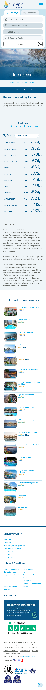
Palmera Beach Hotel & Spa (29, 445)
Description (29, 90)
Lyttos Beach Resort (26, 395)
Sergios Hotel (23, 507)
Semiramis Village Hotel (28, 483)
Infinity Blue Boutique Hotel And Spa (29, 383)
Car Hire (26, 578)
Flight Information (10, 572)
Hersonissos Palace (26, 357)
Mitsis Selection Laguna (27, 420)
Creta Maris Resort (26, 332)
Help (25, 572)
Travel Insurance (10, 587)
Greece (24, 82)
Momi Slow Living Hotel (27, 432)
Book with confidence (12, 548)
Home (5, 82)
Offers (19, 90)
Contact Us (8, 540)
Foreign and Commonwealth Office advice (32, 584)
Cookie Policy (9, 557)
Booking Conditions (11, 569)
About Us (7, 543)
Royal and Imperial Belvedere (26, 471)
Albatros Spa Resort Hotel (28, 307)
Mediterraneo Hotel (26, 407)
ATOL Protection (10, 551)
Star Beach (21, 495)
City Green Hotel (25, 320)
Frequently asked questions (15, 545)
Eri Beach (21, 345)
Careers (7, 554)
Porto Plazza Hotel (25, 457)
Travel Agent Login (28, 657)
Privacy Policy (25, 651)
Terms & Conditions (11, 651)
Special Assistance (30, 575)
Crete (32, 82)
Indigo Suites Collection (28, 369)
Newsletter (8, 589)
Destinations (14, 82)
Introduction (8, 90)
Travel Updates (10, 578)
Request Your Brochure (13, 575)
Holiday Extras (28, 569)
